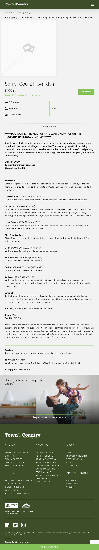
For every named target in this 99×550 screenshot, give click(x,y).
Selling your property (18, 480)
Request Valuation (47, 475)
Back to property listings (20, 12)
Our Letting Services (48, 465)
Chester (71, 480)
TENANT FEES (43, 478)
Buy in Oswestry (14, 462)
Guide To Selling (15, 487)
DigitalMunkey (23, 542)
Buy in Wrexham (14, 465)
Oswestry (72, 484)
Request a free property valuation (49, 417)
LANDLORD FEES (44, 482)
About (70, 452)
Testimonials (12, 490)
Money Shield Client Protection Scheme (19, 511)
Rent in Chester (45, 456)
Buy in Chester (13, 459)
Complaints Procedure (12, 513)
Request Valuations (17, 493)
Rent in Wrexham (46, 462)
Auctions (71, 465)
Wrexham (71, 487)
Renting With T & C (46, 452)
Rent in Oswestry (46, 459)
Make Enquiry (49, 126)
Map (54, 108)
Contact (71, 462)
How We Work (13, 484)
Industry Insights (76, 456)
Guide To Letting (45, 469)
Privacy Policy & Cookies (14, 535)
